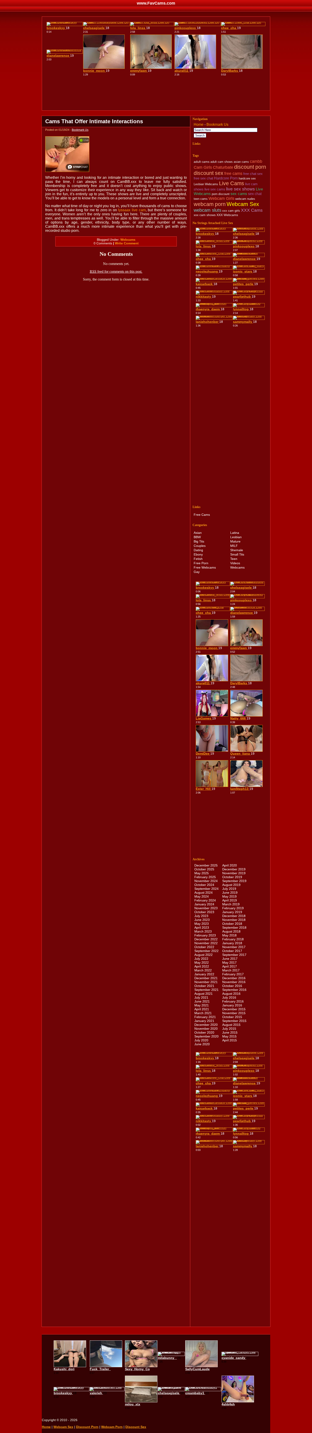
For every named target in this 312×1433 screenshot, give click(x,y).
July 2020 (201, 1040)
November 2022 (206, 943)
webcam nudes (245, 199)
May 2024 (201, 896)
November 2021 (206, 982)
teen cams (201, 199)
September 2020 (206, 1036)
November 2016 (234, 982)
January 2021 (204, 1021)
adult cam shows (221, 161)
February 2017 (233, 974)
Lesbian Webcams (206, 184)
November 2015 (234, 1013)
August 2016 (231, 993)
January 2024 (204, 904)
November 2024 (206, 881)
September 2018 (234, 927)
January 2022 (204, 974)
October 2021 (204, 986)
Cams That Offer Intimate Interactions (94, 121)
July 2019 (229, 888)
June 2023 (202, 920)
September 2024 (206, 888)
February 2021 (205, 1017)
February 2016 (233, 1001)
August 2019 (231, 885)
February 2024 (205, 900)
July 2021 (201, 997)
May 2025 (201, 873)
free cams (233, 173)
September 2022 (206, 951)
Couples (200, 546)
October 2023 (204, 912)
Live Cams (231, 183)
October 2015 (232, 1017)
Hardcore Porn (226, 178)
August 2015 (231, 1025)
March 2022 (203, 970)
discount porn (250, 167)
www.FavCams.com (156, 3)
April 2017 (229, 966)
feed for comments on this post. (116, 271)
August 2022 (203, 955)
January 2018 (232, 943)
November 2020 (206, 1028)
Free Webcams (205, 567)
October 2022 (204, 947)
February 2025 (205, 877)
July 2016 (229, 997)
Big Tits (199, 541)
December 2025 (206, 865)
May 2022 (201, 962)
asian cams (241, 161)
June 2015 (230, 1032)
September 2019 (234, 881)
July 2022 (201, 958)
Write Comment (127, 243)
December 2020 (206, 1025)
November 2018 (234, 920)
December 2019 (234, 869)
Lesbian (236, 537)
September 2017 (234, 955)
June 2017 (230, 958)
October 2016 (232, 986)
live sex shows (240, 189)
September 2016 (234, 990)
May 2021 (201, 1005)
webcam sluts (207, 210)
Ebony (198, 554)
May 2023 (201, 923)
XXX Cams (252, 210)
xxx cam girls (231, 210)
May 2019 (229, 896)
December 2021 (206, 978)
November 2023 (206, 908)
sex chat (255, 194)
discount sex (208, 173)
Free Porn (201, 563)
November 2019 (234, 873)
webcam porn (210, 204)
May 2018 (229, 935)
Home (199, 124)
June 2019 (230, 892)
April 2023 (201, 927)
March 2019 (231, 904)
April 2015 (229, 1040)
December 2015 (234, 1009)
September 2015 (234, 1021)
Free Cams (202, 514)
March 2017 (231, 970)
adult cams (201, 161)
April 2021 (201, 1009)
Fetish (198, 559)
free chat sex (253, 174)
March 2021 (203, 1013)
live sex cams (214, 189)
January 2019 (232, 912)
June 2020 (202, 1044)
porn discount (221, 194)
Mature (235, 541)
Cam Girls (203, 167)
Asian (198, 533)
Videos (235, 563)
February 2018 (233, 939)
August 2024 (203, 892)
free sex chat (203, 178)
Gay (197, 572)
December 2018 (234, 916)
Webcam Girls (221, 198)
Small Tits (237, 554)
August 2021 (203, 993)
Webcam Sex (243, 204)
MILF (234, 546)
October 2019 (232, 877)
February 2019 (233, 908)
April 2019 (229, 900)
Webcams (127, 239)
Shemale (236, 550)
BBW (197, 537)
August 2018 (231, 931)
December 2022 (206, 939)
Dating (198, 550)
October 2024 (204, 885)
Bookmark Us (80, 129)
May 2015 (229, 1036)
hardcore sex (247, 178)
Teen (233, 559)
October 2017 (232, 951)
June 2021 (202, 1001)
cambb (256, 161)
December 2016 (234, 978)
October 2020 (204, 1032)
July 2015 (229, 1028)
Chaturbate (223, 167)
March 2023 (203, 931)
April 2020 (229, 865)
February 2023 (205, 935)
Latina (234, 533)
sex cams (238, 194)
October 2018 (232, 923)
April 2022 (201, 966)
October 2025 (204, 869)
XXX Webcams (227, 215)
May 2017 (229, 962)
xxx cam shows (205, 215)
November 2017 (234, 947)
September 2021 (206, 990)
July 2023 (201, 916)
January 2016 (232, 1005)
